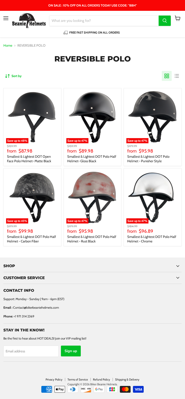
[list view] (177, 76)
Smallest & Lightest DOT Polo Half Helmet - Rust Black (91, 239)
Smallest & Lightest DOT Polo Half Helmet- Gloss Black (91, 159)
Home (7, 46)
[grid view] (167, 76)
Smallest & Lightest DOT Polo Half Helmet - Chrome (151, 239)
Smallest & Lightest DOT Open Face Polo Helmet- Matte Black (29, 159)
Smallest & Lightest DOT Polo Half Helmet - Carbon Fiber (31, 239)
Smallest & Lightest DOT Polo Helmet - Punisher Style (148, 159)
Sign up (71, 351)
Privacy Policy (54, 379)
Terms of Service (77, 379)
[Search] (165, 21)
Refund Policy (101, 379)
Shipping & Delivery (127, 379)
